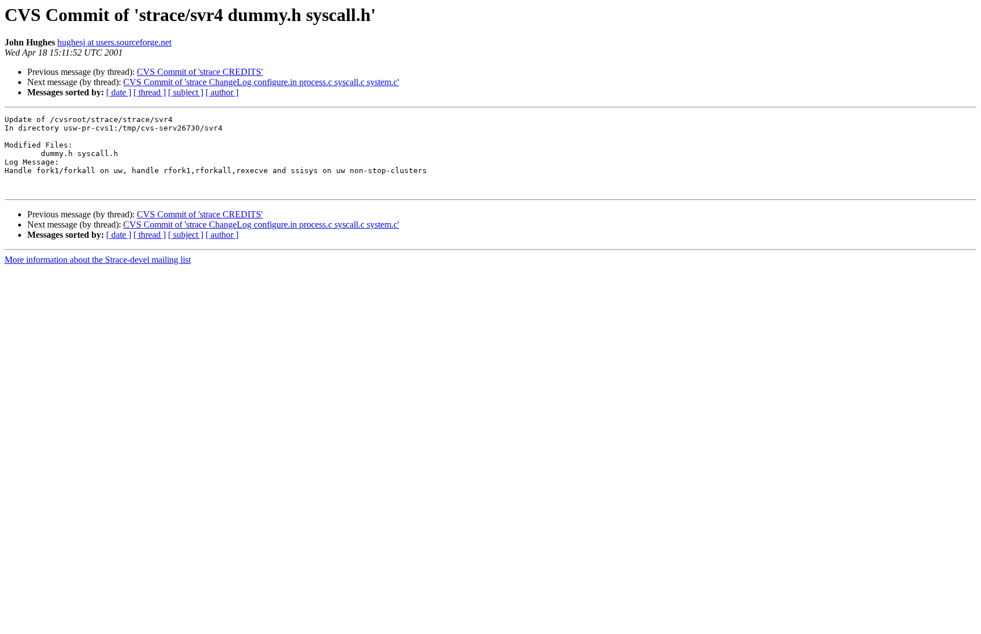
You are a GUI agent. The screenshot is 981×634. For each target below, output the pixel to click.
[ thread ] (149, 92)
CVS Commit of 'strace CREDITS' (200, 72)
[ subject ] (185, 92)
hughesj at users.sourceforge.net (114, 42)
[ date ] (118, 92)
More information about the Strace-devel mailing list (98, 259)
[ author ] (222, 92)
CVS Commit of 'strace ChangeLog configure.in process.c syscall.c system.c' (261, 82)
